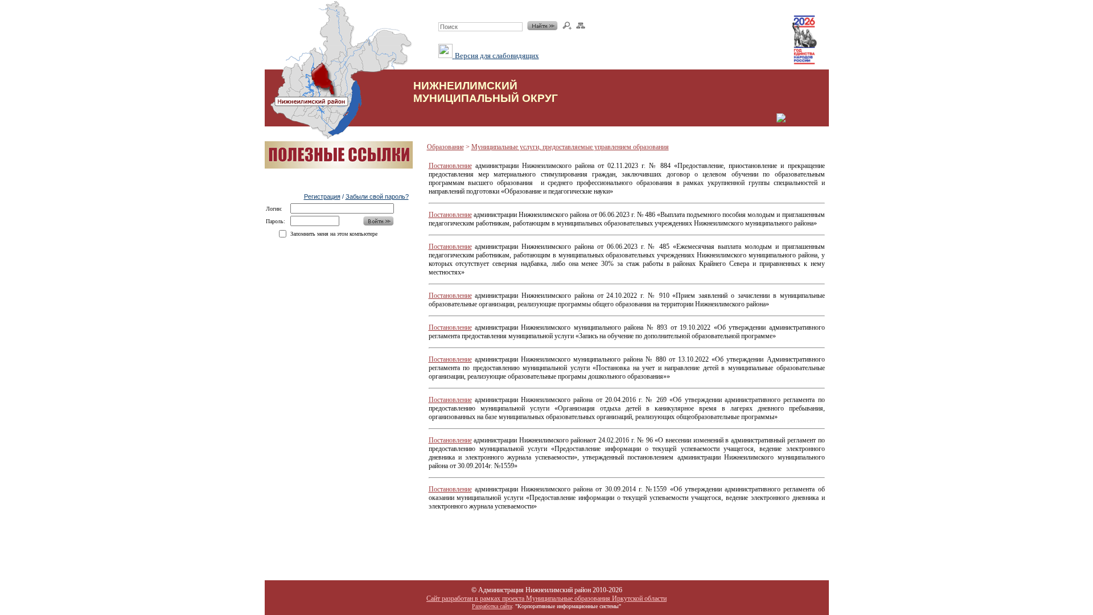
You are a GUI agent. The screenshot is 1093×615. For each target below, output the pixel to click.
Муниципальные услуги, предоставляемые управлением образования (570, 147)
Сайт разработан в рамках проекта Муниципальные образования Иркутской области (546, 598)
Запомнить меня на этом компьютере (333, 234)
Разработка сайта (492, 606)
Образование (445, 147)
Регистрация (322, 196)
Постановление (450, 166)
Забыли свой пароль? (377, 196)
